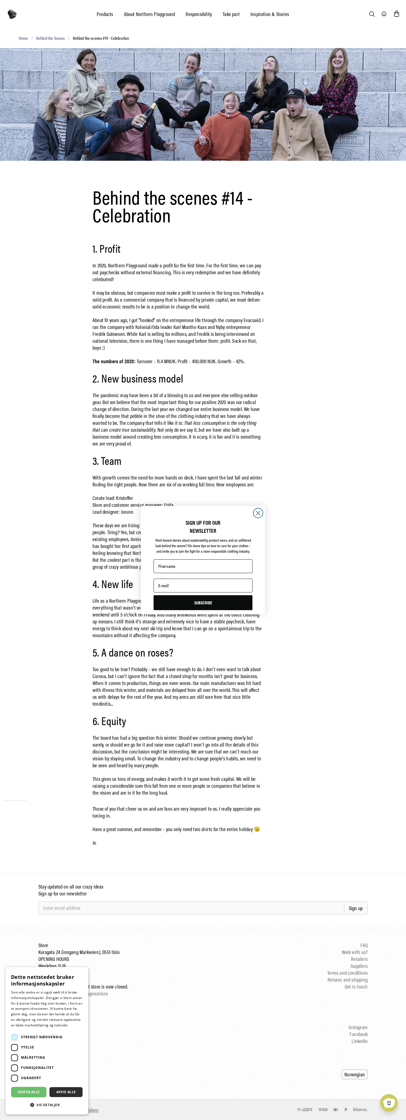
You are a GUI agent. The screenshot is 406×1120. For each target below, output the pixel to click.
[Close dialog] (258, 513)
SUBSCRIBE (203, 602)
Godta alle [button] (29, 1092)
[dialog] (47, 1040)
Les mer (75, 1025)
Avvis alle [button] (66, 1092)
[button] (47, 1105)
